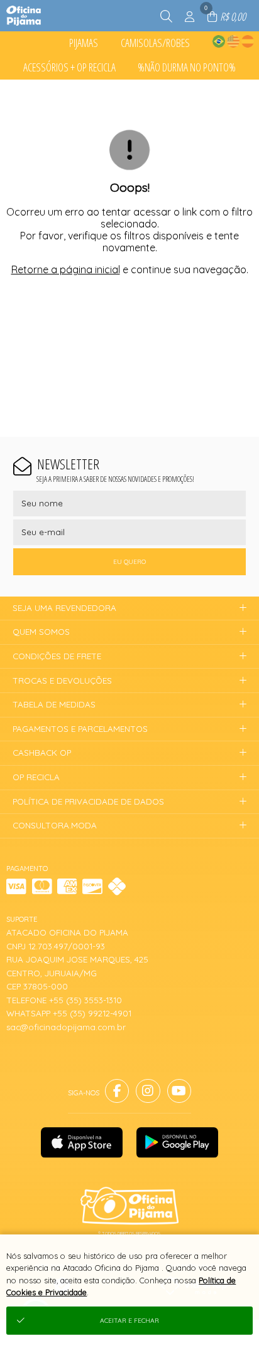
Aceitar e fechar (129, 1321)
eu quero (129, 562)
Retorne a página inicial (65, 269)
